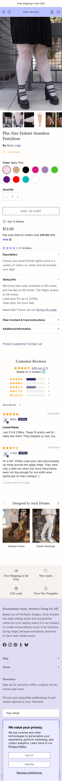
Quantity (8, 189)
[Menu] (3, 11)
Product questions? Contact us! (22, 343)
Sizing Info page (46, 309)
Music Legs (14, 145)
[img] (11, 414)
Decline (29, 764)
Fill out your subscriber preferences (25, 697)
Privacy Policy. (17, 746)
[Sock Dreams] (31, 12)
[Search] (11, 11)
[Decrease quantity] (6, 196)
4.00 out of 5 (40, 368)
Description (10, 254)
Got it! (29, 755)
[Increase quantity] (19, 196)
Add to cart (31, 211)
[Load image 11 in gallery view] (31, 64)
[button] (11, 248)
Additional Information (17, 328)
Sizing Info (9, 279)
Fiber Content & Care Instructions (24, 320)
